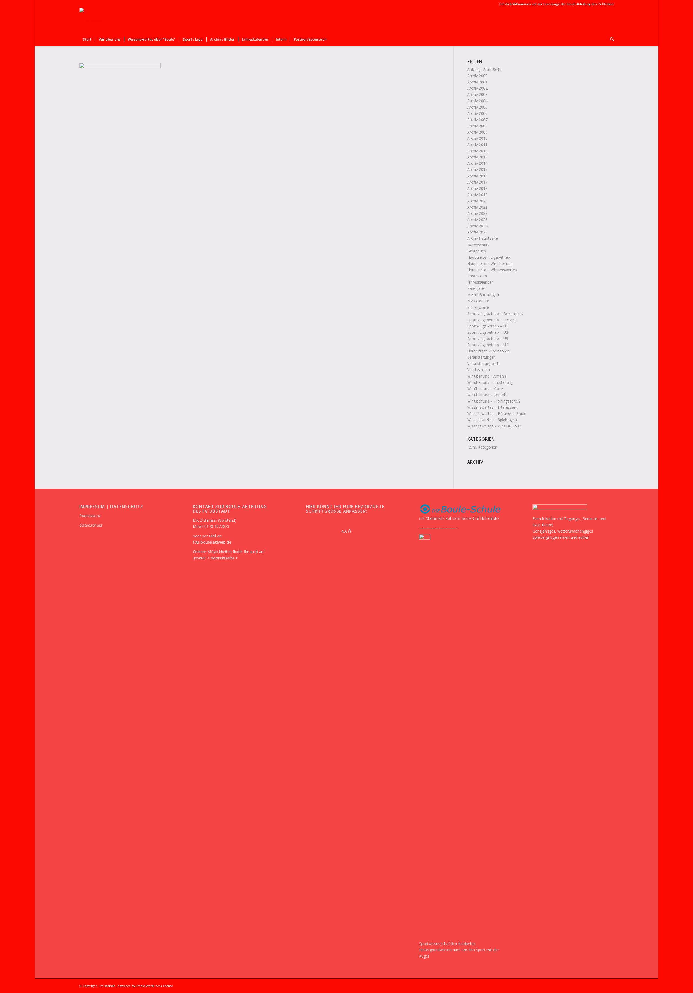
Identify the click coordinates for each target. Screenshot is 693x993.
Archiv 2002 (477, 88)
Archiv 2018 (477, 188)
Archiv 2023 (477, 219)
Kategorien (476, 288)
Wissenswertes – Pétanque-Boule (496, 413)
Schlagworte (478, 307)
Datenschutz (478, 244)
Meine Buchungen (483, 294)
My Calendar (478, 300)
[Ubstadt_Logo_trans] (91, 20)
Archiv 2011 (477, 144)
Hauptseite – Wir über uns (489, 263)
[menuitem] (87, 39)
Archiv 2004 (477, 100)
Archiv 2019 (477, 194)
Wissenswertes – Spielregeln (492, 419)
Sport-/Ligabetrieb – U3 (487, 338)
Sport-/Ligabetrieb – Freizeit (491, 319)
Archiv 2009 (477, 132)
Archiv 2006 (477, 113)
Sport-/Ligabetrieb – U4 (487, 344)
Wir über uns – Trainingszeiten (493, 401)
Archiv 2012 (477, 150)
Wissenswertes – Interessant (492, 407)
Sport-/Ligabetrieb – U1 (487, 326)
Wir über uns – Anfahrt (486, 376)
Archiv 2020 (477, 200)
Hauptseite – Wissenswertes (492, 269)
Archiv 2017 (477, 182)
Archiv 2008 (477, 125)
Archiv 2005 (477, 107)
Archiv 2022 (477, 213)
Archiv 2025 (477, 232)
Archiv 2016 (477, 176)
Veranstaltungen (481, 357)
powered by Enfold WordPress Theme (145, 986)
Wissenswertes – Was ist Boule (494, 426)
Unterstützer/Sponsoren (488, 350)
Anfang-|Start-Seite (484, 69)
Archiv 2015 (477, 169)
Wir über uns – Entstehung (490, 382)
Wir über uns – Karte (485, 388)
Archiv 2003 (477, 94)
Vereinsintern (478, 369)
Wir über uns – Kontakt (487, 394)
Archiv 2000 (477, 75)
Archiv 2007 (477, 119)
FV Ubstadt (107, 986)
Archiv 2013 (477, 157)
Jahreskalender (480, 282)
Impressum (477, 275)
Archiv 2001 (477, 82)
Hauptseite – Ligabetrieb (488, 257)
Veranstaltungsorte (484, 363)
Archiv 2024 (477, 225)
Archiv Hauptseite (482, 238)
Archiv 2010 (477, 138)
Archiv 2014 (477, 163)
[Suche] (610, 39)
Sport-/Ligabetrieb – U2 (487, 332)
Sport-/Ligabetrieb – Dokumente (495, 313)
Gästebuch (476, 251)
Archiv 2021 (477, 207)
